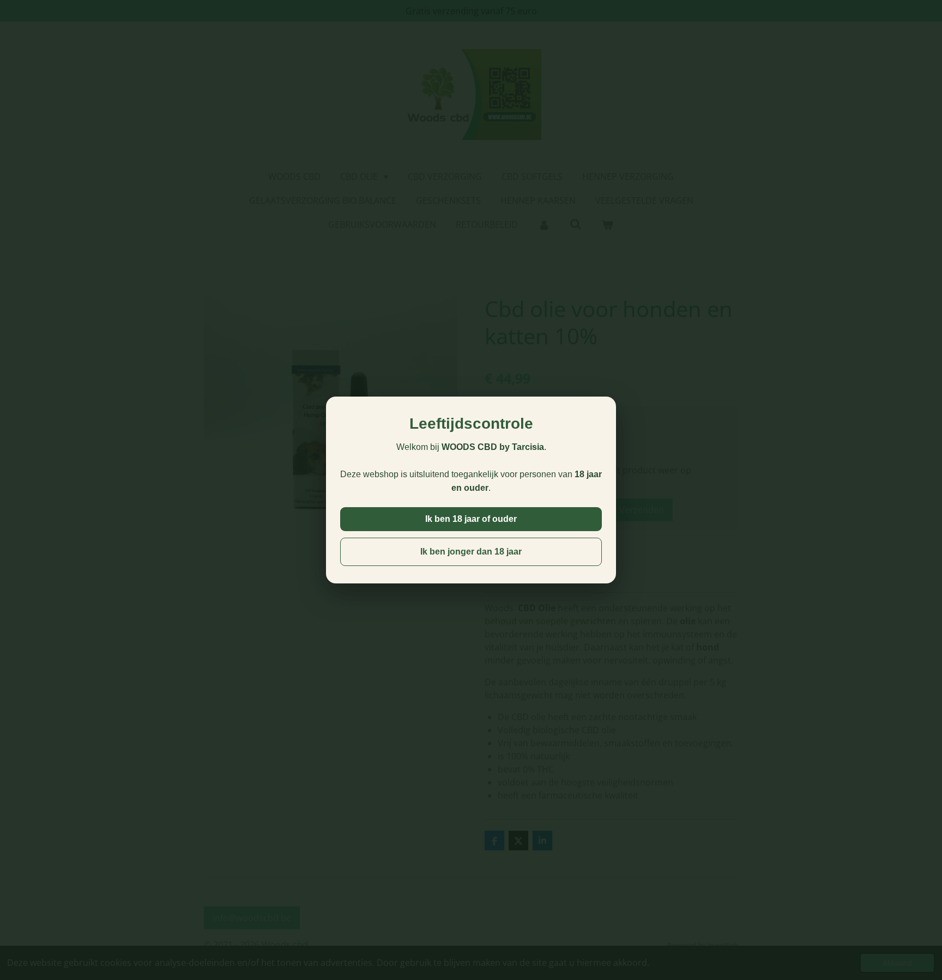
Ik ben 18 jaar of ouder (471, 519)
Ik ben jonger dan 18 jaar (471, 551)
